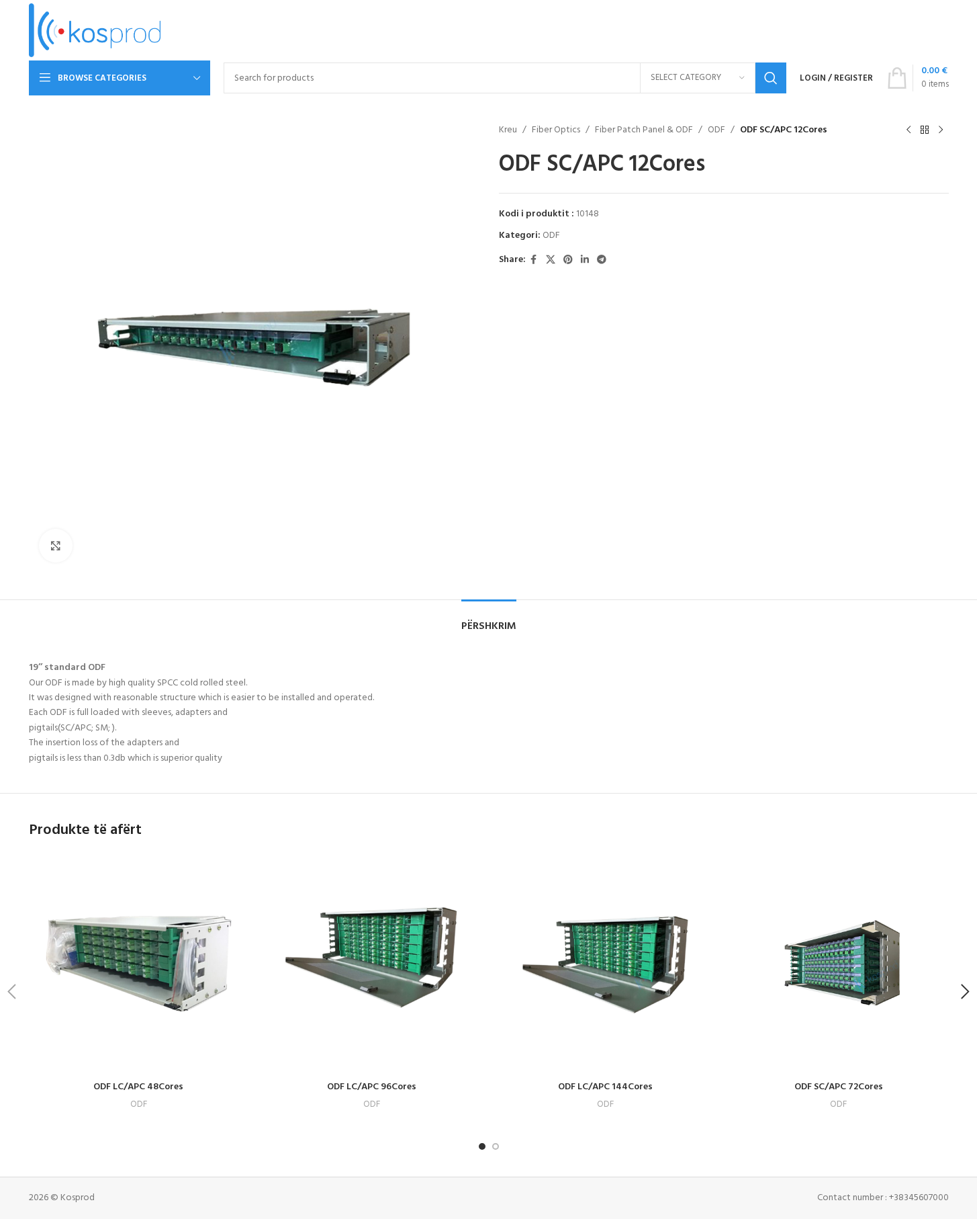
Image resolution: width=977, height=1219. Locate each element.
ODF (716, 130)
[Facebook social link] (534, 260)
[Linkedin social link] (585, 260)
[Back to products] (925, 130)
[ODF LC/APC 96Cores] (372, 965)
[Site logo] (95, 30)
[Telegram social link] (601, 260)
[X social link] (550, 260)
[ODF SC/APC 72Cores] (839, 965)
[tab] (488, 619)
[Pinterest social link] (568, 260)
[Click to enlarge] (56, 545)
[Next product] (941, 130)
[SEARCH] (770, 77)
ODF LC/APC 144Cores (605, 1087)
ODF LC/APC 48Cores (138, 1087)
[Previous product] (908, 130)
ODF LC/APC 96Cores (371, 1087)
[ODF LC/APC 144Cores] (606, 965)
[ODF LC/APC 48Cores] (139, 965)
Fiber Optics (556, 130)
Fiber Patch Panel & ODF (644, 130)
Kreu (508, 130)
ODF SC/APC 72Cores (838, 1087)
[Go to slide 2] (495, 1146)
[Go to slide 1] (482, 1146)
